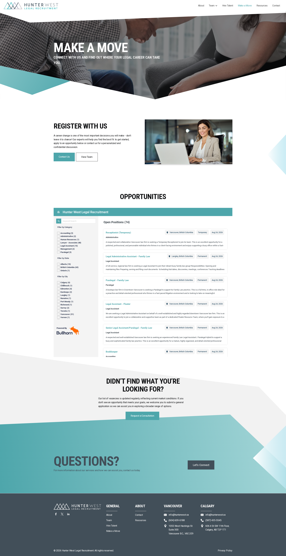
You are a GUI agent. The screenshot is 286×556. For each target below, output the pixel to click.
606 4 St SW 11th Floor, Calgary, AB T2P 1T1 (217, 528)
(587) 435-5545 (213, 520)
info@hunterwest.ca (215, 514)
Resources (262, 5)
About (201, 5)
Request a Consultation (142, 415)
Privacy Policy (225, 550)
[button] (213, 5)
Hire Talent (227, 5)
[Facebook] (62, 514)
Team (211, 5)
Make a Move (245, 5)
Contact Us (64, 156)
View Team (86, 157)
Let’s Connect (201, 465)
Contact (276, 5)
